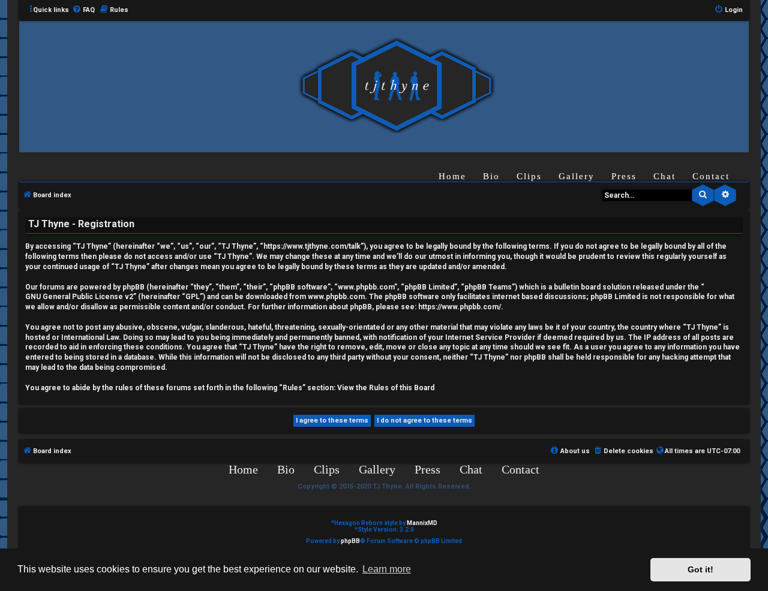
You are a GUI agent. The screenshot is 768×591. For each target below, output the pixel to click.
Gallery (577, 176)
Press (624, 176)
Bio (491, 176)
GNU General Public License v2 (79, 297)
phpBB (350, 541)
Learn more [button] (386, 569)
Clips (529, 176)
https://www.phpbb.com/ (459, 307)
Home (452, 176)
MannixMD (422, 523)
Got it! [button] (700, 569)
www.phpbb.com (336, 297)
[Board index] (397, 86)
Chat (664, 176)
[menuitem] (83, 10)
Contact (711, 176)
